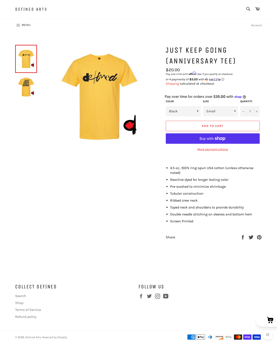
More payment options (212, 149)
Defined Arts (31, 9)
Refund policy (25, 317)
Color (170, 101)
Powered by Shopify (54, 337)
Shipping (172, 84)
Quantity (246, 101)
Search (20, 296)
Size (206, 101)
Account (256, 25)
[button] (214, 79)
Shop (19, 303)
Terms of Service (28, 310)
